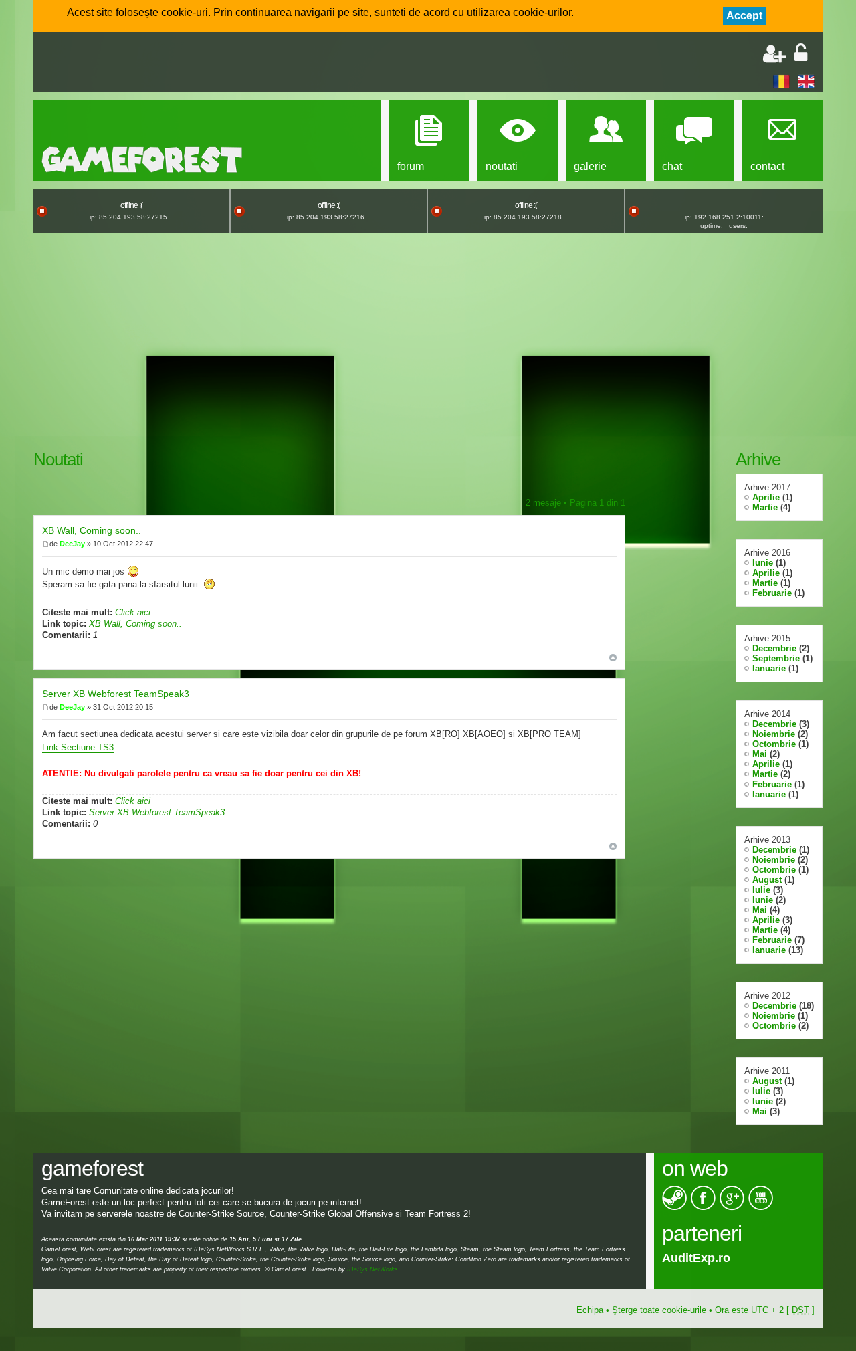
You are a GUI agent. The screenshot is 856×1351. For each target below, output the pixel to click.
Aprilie (766, 497)
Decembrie (774, 648)
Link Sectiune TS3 (78, 747)
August (767, 880)
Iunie (762, 563)
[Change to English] (806, 81)
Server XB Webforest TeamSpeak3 (115, 693)
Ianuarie (769, 668)
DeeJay (72, 544)
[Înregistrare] (774, 53)
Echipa (589, 1310)
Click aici (132, 612)
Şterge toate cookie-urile (659, 1310)
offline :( (131, 205)
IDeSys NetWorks (372, 1269)
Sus (613, 657)
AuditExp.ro (696, 1258)
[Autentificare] (801, 53)
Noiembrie (773, 734)
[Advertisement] (197, 63)
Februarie (772, 593)
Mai (759, 754)
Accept (744, 15)
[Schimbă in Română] (781, 81)
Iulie (761, 890)
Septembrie (776, 658)
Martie (765, 507)
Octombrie (774, 744)
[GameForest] (141, 159)
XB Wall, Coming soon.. (91, 530)
